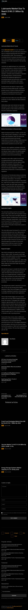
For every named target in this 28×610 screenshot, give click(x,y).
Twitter (15, 536)
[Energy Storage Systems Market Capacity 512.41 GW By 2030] (14, 459)
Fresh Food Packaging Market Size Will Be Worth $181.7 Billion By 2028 (13, 422)
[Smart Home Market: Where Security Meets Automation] (24, 368)
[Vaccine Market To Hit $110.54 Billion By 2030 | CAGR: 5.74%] (14, 436)
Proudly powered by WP (17, 606)
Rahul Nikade (12, 339)
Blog (3, 17)
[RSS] (21, 533)
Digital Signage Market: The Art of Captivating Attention (9, 379)
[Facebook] (3, 533)
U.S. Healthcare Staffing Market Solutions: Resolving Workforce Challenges (10, 373)
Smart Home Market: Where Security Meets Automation (11, 367)
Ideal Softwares (10, 607)
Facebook (7, 533)
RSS (24, 533)
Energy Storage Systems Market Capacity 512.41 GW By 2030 (11, 469)
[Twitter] (12, 536)
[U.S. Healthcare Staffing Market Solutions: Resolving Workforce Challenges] (24, 374)
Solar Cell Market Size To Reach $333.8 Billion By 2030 (21, 396)
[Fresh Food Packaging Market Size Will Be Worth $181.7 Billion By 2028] (14, 412)
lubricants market (9, 50)
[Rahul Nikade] (4, 341)
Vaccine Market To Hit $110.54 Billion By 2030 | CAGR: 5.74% (6, 397)
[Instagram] (12, 533)
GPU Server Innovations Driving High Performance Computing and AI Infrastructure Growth (9, 361)
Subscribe (14, 595)
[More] (21, 40)
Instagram (16, 533)
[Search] (25, 350)
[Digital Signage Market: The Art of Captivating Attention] (24, 380)
